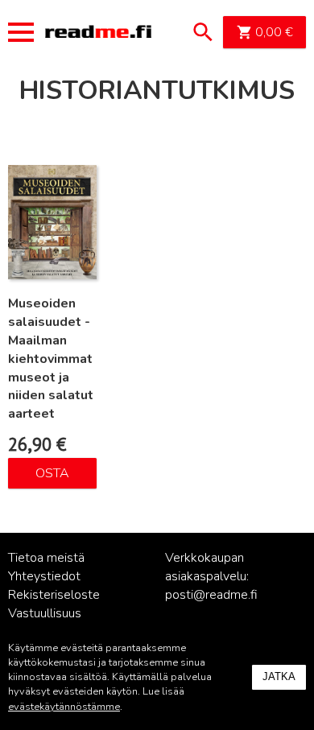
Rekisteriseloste (54, 595)
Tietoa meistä (46, 558)
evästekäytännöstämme (64, 706)
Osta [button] (52, 473)
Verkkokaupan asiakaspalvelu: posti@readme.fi (211, 576)
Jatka (278, 676)
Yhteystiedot (44, 576)
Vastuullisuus (44, 613)
